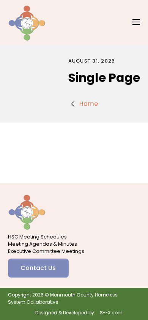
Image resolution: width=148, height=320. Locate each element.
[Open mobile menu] (136, 22)
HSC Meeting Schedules (37, 236)
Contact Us (38, 268)
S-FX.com (111, 312)
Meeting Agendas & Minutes (42, 244)
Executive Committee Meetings (46, 251)
